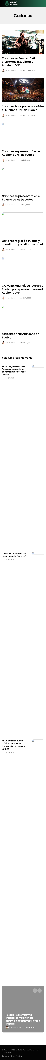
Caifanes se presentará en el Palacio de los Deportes (21, 198)
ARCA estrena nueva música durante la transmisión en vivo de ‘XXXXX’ (13, 744)
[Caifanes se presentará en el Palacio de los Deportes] (23, 180)
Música (19, 1056)
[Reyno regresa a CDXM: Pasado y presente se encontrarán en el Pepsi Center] (38, 457)
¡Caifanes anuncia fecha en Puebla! (20, 335)
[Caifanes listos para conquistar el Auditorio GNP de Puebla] (23, 90)
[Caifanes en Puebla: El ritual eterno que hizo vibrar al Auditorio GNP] (23, 42)
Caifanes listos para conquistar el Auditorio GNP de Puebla (23, 108)
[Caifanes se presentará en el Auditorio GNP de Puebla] (23, 135)
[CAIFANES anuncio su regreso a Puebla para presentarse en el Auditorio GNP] (23, 269)
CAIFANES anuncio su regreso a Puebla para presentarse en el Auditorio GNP (22, 289)
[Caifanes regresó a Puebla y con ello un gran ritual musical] (23, 224)
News (13, 1056)
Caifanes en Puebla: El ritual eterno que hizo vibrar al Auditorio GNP (20, 61)
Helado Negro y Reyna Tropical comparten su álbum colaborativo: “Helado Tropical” (23, 1019)
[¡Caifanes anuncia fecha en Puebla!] (23, 318)
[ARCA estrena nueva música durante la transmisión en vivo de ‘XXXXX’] (38, 831)
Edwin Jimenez (11, 70)
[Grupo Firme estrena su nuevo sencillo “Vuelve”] (38, 644)
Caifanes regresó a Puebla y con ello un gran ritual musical (22, 242)
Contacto (5, 1056)
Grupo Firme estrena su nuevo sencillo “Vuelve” (14, 555)
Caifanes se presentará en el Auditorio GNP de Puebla (21, 153)
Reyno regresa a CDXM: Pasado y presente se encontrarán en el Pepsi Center (14, 370)
